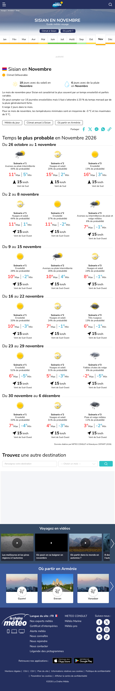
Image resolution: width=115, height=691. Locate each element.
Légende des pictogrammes (47, 651)
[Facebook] (99, 622)
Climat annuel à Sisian (39, 122)
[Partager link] (109, 129)
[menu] (4, 4)
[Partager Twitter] (90, 129)
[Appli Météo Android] (83, 661)
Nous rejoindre (38, 641)
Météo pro (71, 626)
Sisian (18, 11)
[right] (112, 544)
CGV (32, 671)
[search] (110, 4)
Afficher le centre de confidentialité (71, 676)
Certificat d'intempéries (44, 626)
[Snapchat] (99, 630)
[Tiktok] (107, 637)
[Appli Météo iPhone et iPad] (62, 661)
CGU (25, 671)
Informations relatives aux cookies (67, 671)
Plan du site (43, 671)
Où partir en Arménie (69, 122)
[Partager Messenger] (97, 129)
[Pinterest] (99, 637)
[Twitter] (107, 622)
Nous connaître (39, 636)
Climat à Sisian (49, 30)
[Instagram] (107, 630)
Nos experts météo (41, 621)
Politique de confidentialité (98, 671)
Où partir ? (68, 30)
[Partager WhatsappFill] (103, 129)
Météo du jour (12, 122)
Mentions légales (13, 671)
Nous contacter (39, 646)
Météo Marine (73, 621)
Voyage (3, 11)
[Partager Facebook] (84, 129)
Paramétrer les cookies (41, 676)
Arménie (11, 11)
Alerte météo (38, 631)
